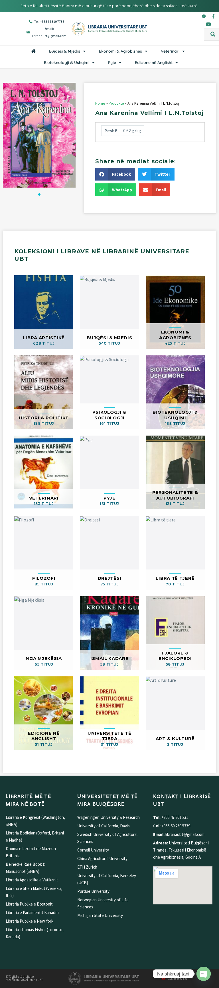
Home (100, 103)
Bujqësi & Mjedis (64, 51)
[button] (213, 34)
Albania (178, 979)
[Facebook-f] (213, 16)
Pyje (112, 62)
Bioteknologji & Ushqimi (66, 62)
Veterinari (170, 51)
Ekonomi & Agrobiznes (120, 51)
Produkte (116, 103)
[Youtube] (208, 24)
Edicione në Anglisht (154, 62)
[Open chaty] (203, 974)
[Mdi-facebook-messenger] (204, 16)
